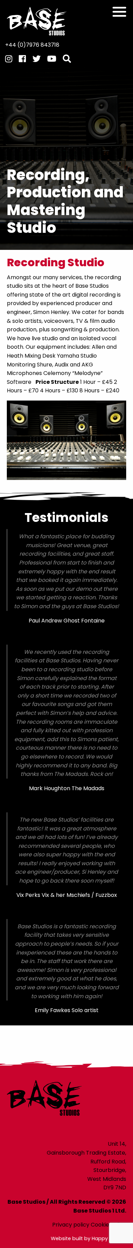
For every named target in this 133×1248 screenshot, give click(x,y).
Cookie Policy (108, 1225)
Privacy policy (70, 1225)
